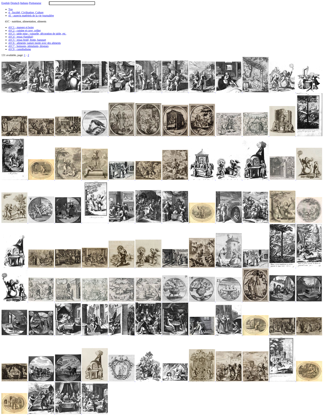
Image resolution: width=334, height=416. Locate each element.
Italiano (24, 3)
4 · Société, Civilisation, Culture (25, 12)
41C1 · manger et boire (21, 27)
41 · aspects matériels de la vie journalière (31, 15)
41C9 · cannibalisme (19, 49)
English (5, 3)
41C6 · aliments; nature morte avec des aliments (34, 42)
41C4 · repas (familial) (20, 36)
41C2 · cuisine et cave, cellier (24, 30)
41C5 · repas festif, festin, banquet (27, 39)
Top (10, 9)
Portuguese (35, 3)
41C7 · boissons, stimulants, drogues (28, 46)
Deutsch (14, 3)
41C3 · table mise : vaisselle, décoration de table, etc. (37, 33)
